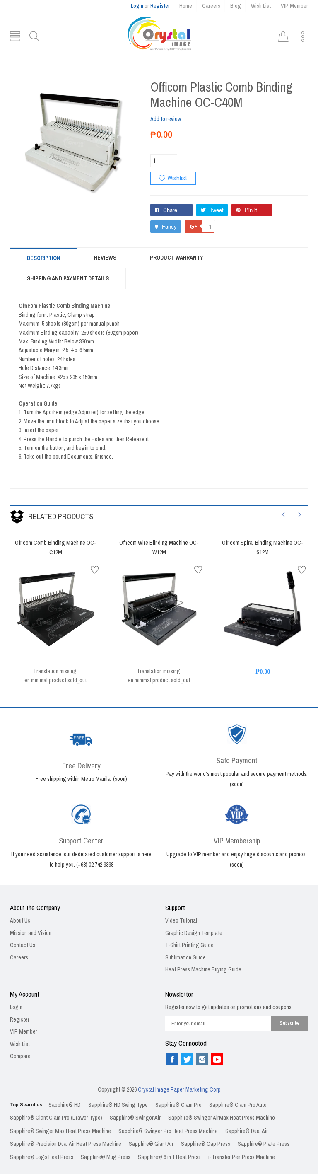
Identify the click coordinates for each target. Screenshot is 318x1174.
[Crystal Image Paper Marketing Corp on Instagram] (202, 1059)
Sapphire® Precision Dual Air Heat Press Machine (65, 1144)
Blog (235, 6)
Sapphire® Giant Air (151, 1144)
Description (43, 258)
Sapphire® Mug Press (105, 1157)
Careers (211, 6)
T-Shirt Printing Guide (189, 945)
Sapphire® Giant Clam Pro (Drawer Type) (56, 1118)
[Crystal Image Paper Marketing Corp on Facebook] (172, 1059)
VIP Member (294, 6)
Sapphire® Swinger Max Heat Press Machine (60, 1131)
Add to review (165, 119)
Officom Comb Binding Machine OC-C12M (55, 548)
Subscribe (289, 1023)
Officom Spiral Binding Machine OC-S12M (262, 548)
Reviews (105, 258)
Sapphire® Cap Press (205, 1144)
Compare (20, 1056)
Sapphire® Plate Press (263, 1144)
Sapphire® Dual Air (246, 1131)
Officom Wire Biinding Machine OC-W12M (159, 548)
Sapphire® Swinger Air (135, 1118)
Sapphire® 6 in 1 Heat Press (169, 1157)
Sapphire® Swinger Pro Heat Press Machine (168, 1131)
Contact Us (22, 945)
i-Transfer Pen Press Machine (241, 1157)
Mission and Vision (30, 933)
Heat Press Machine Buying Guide (203, 969)
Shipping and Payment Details (68, 278)
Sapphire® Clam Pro (178, 1105)
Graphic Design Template (193, 933)
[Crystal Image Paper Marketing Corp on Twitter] (187, 1059)
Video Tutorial (181, 921)
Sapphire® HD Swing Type (118, 1105)
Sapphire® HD (64, 1105)
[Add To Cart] (45, 636)
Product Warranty (176, 258)
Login (137, 6)
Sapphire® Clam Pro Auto (238, 1105)
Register (160, 6)
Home (185, 6)
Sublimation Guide (185, 957)
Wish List (261, 6)
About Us (20, 921)
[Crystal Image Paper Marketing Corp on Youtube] (217, 1059)
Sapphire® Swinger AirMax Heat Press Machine (221, 1118)
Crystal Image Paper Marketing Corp (179, 1090)
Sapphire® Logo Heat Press (41, 1157)
